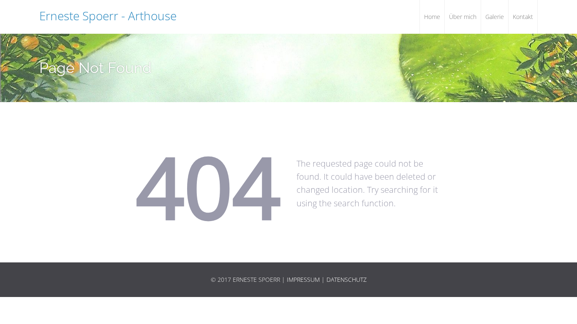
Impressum (303, 279)
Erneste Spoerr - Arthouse (108, 16)
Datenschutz (347, 279)
